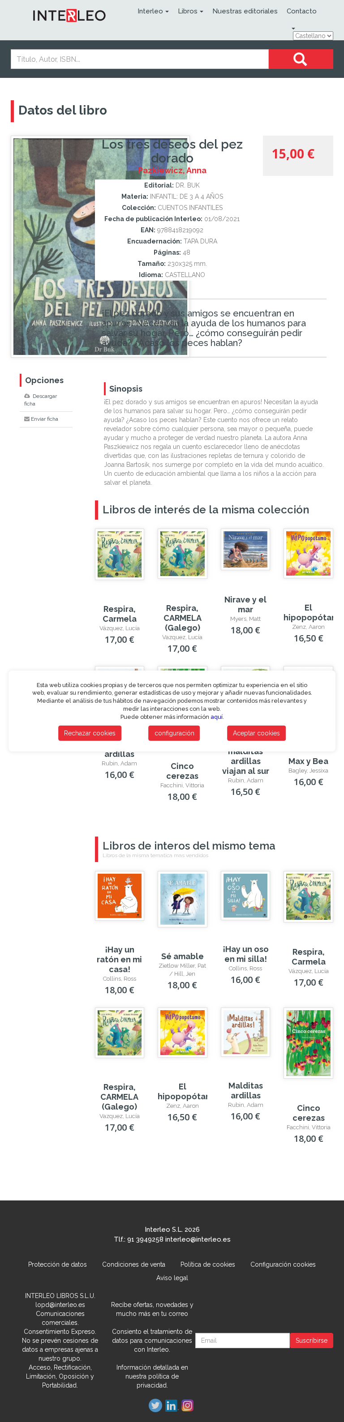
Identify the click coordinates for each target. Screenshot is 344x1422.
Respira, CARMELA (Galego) (182, 617)
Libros (188, 11)
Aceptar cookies (256, 733)
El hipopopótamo (314, 612)
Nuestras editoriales (245, 11)
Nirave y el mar (245, 604)
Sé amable (182, 956)
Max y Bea (308, 761)
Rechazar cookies (90, 733)
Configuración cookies (283, 1264)
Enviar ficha (44, 419)
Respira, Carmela (120, 613)
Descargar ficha (40, 400)
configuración (174, 733)
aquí (217, 716)
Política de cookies (208, 1264)
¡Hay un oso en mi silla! (246, 954)
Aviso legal (172, 1277)
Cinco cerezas (182, 771)
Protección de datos (57, 1264)
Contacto (302, 11)
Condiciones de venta (133, 1264)
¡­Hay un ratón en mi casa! (119, 959)
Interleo (150, 11)
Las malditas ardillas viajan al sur (245, 756)
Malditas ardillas (245, 1090)
